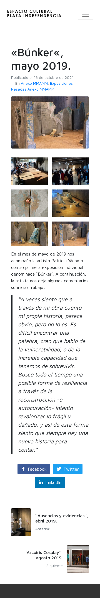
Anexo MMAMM (34, 83)
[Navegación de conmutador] (85, 14)
